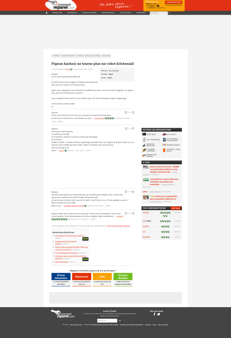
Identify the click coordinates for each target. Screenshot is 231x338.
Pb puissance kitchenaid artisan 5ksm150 (69, 235)
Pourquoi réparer (89, 13)
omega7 (120, 216)
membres (151, 4)
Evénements (141, 13)
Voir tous (176, 208)
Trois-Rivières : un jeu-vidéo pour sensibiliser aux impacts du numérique (164, 181)
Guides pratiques (108, 13)
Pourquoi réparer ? (168, 184)
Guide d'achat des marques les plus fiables (123, 282)
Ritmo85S (146, 237)
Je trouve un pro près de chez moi (81, 282)
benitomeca (100, 118)
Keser (68, 69)
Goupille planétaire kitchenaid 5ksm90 (66, 242)
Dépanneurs (72, 13)
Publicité (148, 324)
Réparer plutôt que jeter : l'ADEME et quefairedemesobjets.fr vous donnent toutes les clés (164, 169)
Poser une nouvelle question (118, 226)
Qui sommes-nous (76, 324)
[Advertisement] (115, 32)
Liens (145, 191)
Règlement (139, 324)
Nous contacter (163, 324)
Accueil (62, 5)
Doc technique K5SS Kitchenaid (66, 253)
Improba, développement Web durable (105, 324)
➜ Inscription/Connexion (173, 5)
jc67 (144, 231)
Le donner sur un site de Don (102, 282)
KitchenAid (114, 70)
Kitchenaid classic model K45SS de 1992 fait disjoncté (70, 257)
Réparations (57, 13)
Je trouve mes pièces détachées (61, 282)
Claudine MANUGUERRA (74, 205)
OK (120, 320)
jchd (144, 221)
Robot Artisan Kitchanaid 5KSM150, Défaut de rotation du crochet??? (71, 248)
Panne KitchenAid (61, 262)
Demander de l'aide (174, 2)
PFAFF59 (146, 226)
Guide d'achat (125, 13)
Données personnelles (127, 324)
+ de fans (151, 6)
